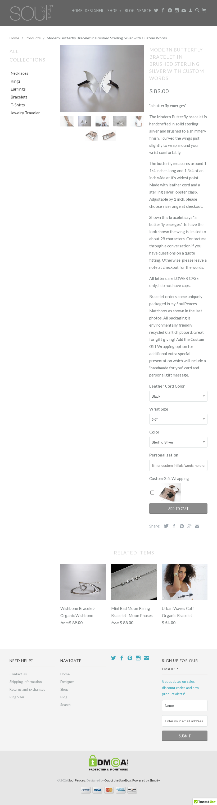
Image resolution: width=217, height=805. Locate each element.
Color (154, 432)
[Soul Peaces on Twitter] (156, 11)
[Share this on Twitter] (165, 526)
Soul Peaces (76, 780)
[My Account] (190, 11)
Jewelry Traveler (25, 112)
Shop (114, 10)
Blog (130, 10)
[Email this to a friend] (195, 526)
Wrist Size (158, 409)
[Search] (197, 11)
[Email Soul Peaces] (184, 11)
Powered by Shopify (146, 780)
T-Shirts (18, 104)
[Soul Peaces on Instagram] (177, 11)
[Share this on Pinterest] (180, 526)
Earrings (18, 89)
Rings (16, 81)
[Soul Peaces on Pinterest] (170, 11)
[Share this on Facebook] (172, 526)
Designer (94, 10)
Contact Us (18, 674)
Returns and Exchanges (27, 689)
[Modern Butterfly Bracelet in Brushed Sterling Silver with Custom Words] (102, 78)
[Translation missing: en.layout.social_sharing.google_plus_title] (188, 526)
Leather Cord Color (167, 386)
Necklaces (19, 73)
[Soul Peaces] (32, 13)
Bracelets (19, 97)
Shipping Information (26, 682)
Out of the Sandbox (117, 780)
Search (144, 10)
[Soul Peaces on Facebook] (163, 11)
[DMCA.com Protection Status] (108, 769)
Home (77, 10)
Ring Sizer (17, 697)
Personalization (163, 455)
